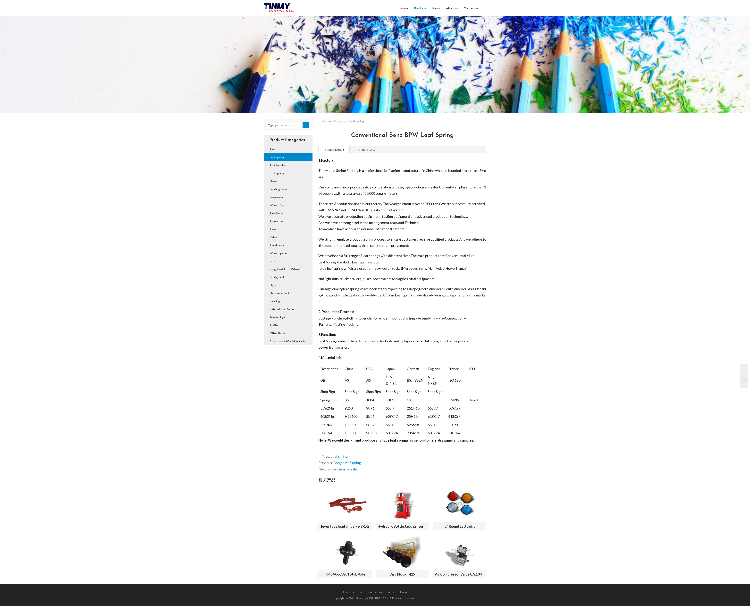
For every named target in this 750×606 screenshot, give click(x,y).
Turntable (276, 221)
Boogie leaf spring (347, 463)
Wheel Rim (277, 205)
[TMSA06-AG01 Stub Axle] (345, 552)
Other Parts (277, 333)
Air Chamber (278, 165)
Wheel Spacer (279, 253)
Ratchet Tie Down (282, 309)
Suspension (277, 197)
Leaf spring (339, 456)
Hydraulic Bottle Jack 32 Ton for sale (402, 526)
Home (404, 8)
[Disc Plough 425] (402, 552)
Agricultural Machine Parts (288, 341)
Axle (273, 149)
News (436, 8)
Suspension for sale (342, 469)
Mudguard (277, 277)
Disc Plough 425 (402, 574)
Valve (273, 237)
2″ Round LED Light (460, 526)
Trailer (274, 325)
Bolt (272, 261)
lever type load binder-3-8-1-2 (345, 526)
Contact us (471, 8)
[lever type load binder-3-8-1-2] (345, 504)
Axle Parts (276, 213)
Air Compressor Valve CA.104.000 (459, 574)
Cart (361, 592)
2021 (351, 598)
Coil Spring (277, 173)
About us (452, 8)
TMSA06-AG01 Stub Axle (345, 574)
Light (273, 285)
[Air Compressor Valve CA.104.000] (459, 552)
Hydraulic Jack (280, 293)
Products (420, 8)
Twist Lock (277, 245)
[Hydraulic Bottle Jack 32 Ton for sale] (402, 504)
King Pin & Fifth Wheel (285, 269)
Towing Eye (277, 317)
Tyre (273, 229)
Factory (391, 592)
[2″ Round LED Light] (459, 504)
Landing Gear (278, 189)
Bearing (275, 301)
